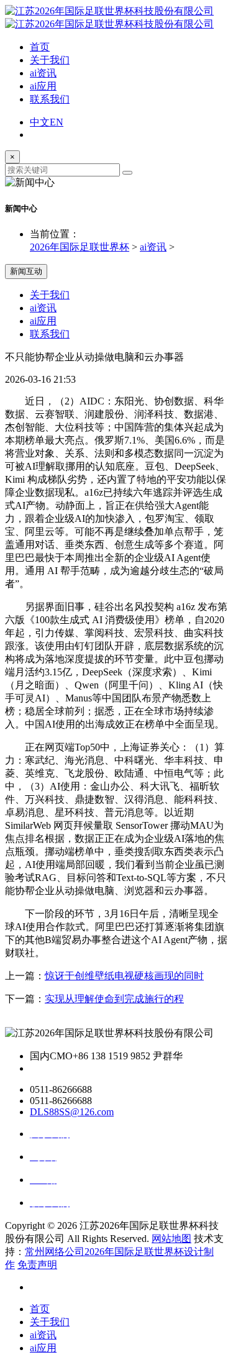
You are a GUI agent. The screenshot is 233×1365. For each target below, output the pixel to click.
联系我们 (50, 99)
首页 (40, 47)
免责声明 (37, 1264)
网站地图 (171, 1238)
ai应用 (43, 86)
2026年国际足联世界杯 (79, 247)
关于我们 (50, 60)
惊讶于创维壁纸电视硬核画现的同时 (124, 975)
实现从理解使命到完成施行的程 (114, 998)
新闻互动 (26, 271)
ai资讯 (43, 73)
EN (56, 122)
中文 (40, 122)
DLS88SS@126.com (72, 1112)
